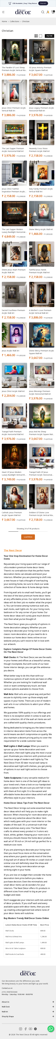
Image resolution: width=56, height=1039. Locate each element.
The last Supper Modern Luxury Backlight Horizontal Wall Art (13, 230)
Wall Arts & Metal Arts (13, 936)
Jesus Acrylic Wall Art (10, 350)
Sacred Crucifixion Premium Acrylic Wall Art (13, 311)
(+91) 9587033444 (9, 992)
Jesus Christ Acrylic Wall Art (13, 391)
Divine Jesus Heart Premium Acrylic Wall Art (14, 271)
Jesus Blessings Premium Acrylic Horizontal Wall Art (40, 392)
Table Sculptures (12, 777)
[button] (52, 12)
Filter (49, 36)
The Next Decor (13, 550)
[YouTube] (30, 1028)
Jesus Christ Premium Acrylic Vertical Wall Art (14, 109)
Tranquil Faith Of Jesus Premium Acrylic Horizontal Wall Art (40, 473)
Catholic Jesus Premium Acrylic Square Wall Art (12, 513)
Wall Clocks (9, 931)
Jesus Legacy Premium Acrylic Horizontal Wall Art (41, 109)
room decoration (19, 634)
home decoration (12, 627)
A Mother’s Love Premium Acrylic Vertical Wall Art (40, 311)
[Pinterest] (35, 1028)
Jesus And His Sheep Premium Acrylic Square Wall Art (41, 433)
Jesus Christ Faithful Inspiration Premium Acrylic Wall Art (13, 190)
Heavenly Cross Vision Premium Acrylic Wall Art (39, 149)
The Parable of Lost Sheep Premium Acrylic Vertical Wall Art (14, 69)
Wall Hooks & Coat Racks (14, 954)
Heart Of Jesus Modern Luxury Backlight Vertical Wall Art (14, 473)
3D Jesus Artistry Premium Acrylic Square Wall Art (40, 68)
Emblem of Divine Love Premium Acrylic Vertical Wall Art (41, 514)
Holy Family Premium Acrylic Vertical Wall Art (41, 190)
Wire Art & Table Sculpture (15, 948)
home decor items (35, 567)
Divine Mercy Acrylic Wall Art (41, 229)
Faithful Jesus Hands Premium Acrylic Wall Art (39, 271)
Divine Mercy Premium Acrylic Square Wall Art (41, 352)
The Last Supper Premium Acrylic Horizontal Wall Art (13, 149)
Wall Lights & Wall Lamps (14, 942)
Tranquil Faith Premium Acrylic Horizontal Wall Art (13, 433)
